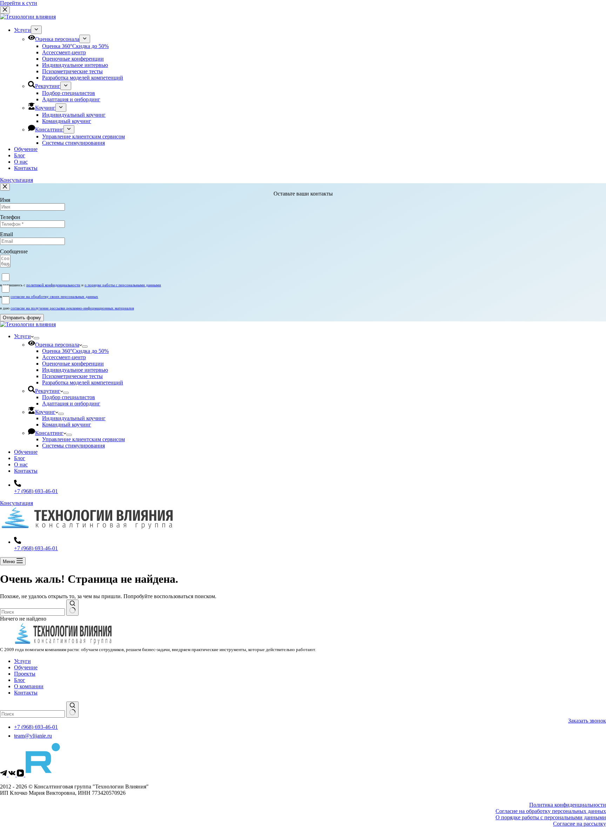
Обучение (26, 452)
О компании (28, 686)
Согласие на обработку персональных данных (551, 811)
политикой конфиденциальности (53, 285)
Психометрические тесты (72, 376)
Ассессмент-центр (64, 357)
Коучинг (45, 412)
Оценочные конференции (73, 364)
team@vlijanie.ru (33, 736)
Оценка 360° (75, 351)
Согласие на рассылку (579, 824)
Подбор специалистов (68, 397)
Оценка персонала (57, 345)
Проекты (24, 674)
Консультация (16, 503)
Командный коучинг (66, 425)
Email (6, 234)
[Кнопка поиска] (72, 608)
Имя (5, 200)
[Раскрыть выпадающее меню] (36, 338)
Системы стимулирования (73, 446)
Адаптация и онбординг (71, 403)
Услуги (22, 336)
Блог (19, 458)
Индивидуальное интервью (75, 370)
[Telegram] (4, 775)
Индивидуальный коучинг (74, 418)
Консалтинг (49, 433)
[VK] (12, 775)
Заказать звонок (587, 721)
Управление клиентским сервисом (83, 439)
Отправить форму (22, 317)
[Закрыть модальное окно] (5, 187)
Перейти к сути (18, 3)
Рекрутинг (47, 391)
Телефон (10, 217)
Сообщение (14, 251)
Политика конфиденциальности (567, 805)
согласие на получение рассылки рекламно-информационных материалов (72, 308)
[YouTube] (21, 775)
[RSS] (42, 775)
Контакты (26, 471)
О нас (21, 464)
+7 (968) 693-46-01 (36, 491)
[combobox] (32, 612)
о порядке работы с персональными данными (123, 285)
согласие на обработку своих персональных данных (54, 296)
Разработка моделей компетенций (82, 382)
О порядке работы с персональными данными (551, 817)
